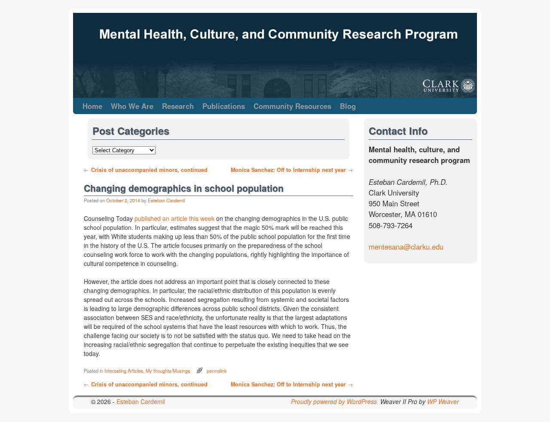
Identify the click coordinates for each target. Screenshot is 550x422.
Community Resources (292, 106)
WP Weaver (443, 401)
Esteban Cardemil (166, 200)
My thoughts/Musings (168, 370)
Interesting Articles (123, 370)
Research (178, 106)
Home (92, 106)
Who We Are (132, 106)
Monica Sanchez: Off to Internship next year (292, 170)
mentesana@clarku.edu (406, 246)
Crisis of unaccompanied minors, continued (146, 170)
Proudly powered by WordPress (334, 401)
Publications (223, 106)
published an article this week (175, 218)
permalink (217, 370)
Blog (348, 106)
